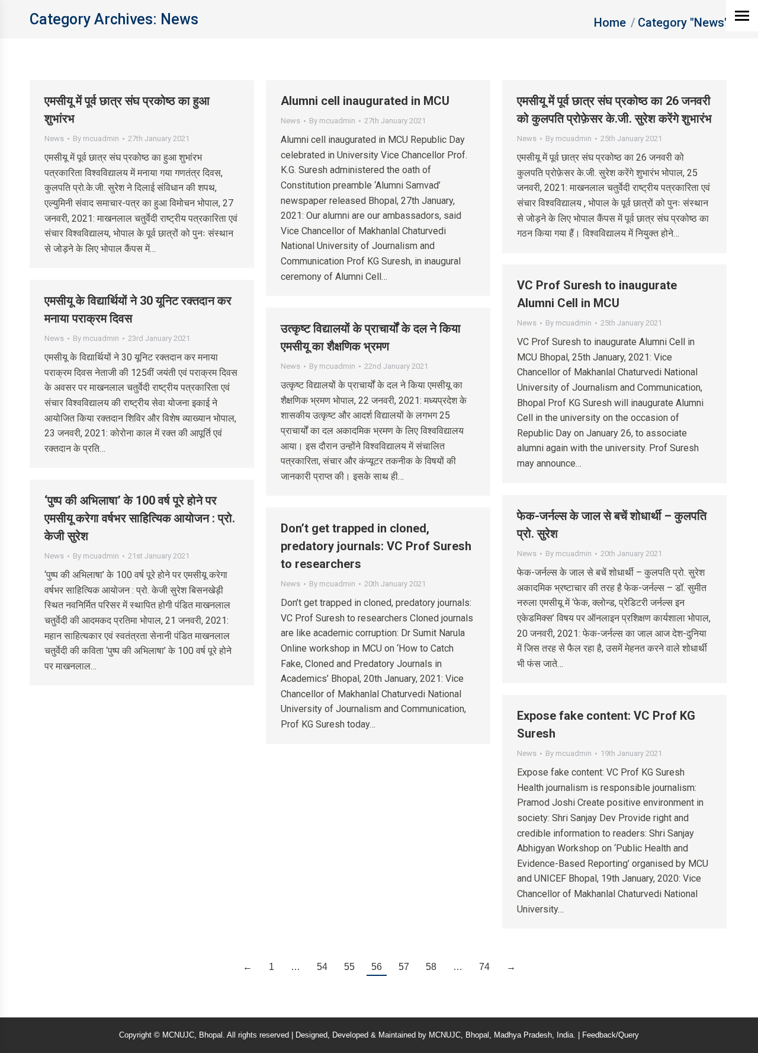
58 (431, 967)
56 (376, 967)
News (54, 138)
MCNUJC (445, 1034)
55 (349, 967)
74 (484, 967)
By (96, 138)
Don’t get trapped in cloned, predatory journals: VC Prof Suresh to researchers (376, 546)
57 (404, 967)
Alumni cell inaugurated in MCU (365, 101)
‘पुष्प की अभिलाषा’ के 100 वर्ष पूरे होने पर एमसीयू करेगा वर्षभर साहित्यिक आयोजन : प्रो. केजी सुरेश (139, 518)
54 (322, 967)
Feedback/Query (610, 1034)
